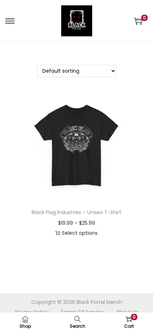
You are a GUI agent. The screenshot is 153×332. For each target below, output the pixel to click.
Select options (79, 233)
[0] (138, 21)
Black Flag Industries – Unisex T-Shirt (76, 212)
